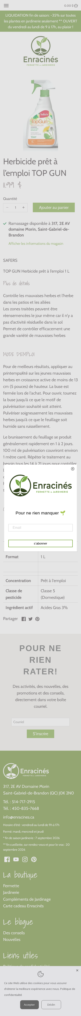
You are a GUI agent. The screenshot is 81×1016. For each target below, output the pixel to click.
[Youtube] (16, 859)
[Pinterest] (34, 859)
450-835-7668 (25, 808)
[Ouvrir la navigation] (6, 5)
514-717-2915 (23, 801)
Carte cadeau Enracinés (23, 905)
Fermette (11, 885)
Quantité (10, 199)
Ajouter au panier (54, 207)
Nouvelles (11, 939)
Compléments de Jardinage (27, 899)
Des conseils (14, 932)
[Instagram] (25, 859)
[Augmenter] (23, 207)
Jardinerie (11, 892)
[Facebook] (7, 859)
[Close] (77, 970)
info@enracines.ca (18, 817)
